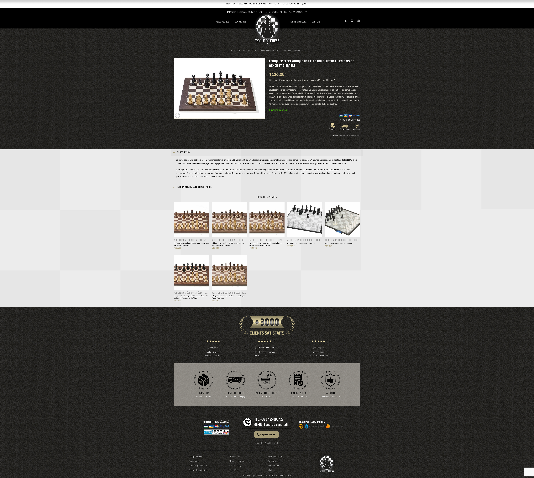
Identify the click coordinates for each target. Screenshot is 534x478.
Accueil (234, 50)
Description (183, 152)
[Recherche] (352, 21)
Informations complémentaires (194, 187)
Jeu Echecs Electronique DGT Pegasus (338, 243)
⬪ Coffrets (315, 22)
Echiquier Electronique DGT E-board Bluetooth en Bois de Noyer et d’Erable (266, 244)
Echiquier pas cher (267, 50)
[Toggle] (174, 152)
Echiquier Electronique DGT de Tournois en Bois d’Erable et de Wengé (191, 244)
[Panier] (358, 21)
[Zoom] (177, 115)
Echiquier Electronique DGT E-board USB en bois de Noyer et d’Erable (228, 244)
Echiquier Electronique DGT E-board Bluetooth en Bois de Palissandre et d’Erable (191, 297)
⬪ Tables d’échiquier (297, 22)
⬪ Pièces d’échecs (221, 22)
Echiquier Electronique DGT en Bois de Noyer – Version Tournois (229, 297)
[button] (266, 434)
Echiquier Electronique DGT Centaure (301, 243)
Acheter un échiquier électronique (289, 50)
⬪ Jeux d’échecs (239, 22)
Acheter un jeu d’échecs (248, 50)
